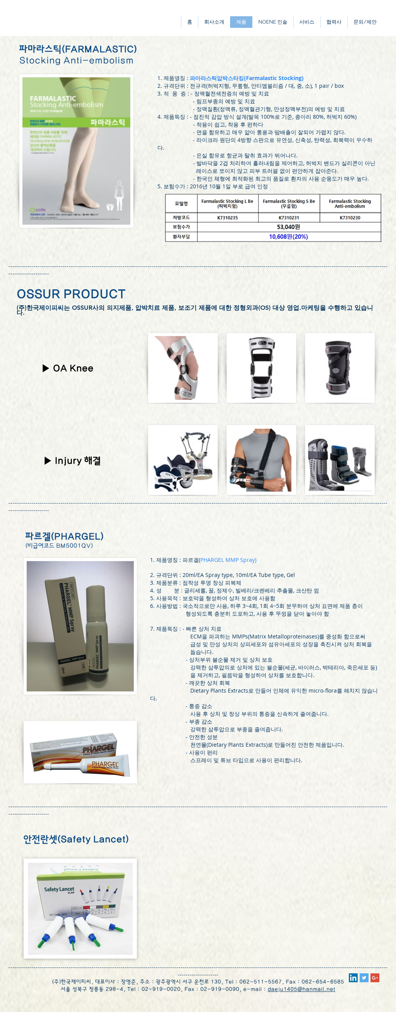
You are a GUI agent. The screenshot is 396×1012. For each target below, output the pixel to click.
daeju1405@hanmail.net (301, 989)
